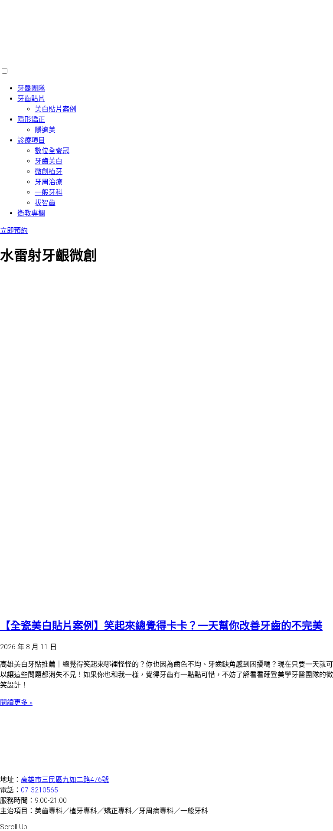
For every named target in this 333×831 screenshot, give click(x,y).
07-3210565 (39, 790)
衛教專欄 (31, 213)
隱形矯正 (31, 119)
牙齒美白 (48, 161)
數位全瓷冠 (52, 151)
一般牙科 (48, 192)
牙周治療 (48, 182)
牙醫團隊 (31, 88)
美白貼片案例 (55, 109)
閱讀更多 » (16, 702)
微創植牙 (48, 171)
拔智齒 (45, 203)
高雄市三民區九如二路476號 (65, 779)
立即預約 (14, 230)
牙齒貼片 (31, 99)
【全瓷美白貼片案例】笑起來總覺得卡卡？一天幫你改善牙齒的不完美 (161, 626)
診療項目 (31, 140)
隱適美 (45, 130)
